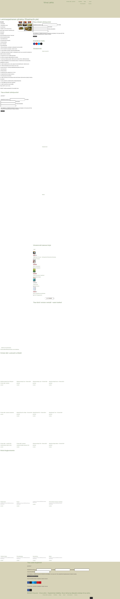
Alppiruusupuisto (45, 51)
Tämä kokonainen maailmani (38, 275)
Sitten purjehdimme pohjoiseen (39, 293)
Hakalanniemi (44, 146)
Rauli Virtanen (37, 258)
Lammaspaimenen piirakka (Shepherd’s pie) (19, 19)
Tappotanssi (35, 284)
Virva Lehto (49, 2)
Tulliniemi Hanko (3, 556)
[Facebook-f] (34, 44)
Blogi (85, 1)
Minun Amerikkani (36, 266)
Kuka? (90, 1)
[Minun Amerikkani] (34, 262)
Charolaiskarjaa (20, 556)
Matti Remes (36, 286)
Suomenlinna (35, 556)
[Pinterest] (40, 582)
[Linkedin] (35, 582)
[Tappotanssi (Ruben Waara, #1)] (34, 281)
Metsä (43, 194)
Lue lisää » (1, 414)
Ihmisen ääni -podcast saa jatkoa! (7, 412)
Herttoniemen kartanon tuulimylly (55, 501)
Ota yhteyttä (82, 3)
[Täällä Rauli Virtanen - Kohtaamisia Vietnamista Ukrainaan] (34, 253)
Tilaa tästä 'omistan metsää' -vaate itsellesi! (47, 302)
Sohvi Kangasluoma (38, 295)
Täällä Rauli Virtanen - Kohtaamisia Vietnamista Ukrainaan (44, 257)
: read (34, 249)
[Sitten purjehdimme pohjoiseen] (34, 290)
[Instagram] (41, 44)
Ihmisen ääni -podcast (70, 1)
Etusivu (90, 3)
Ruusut (18, 501)
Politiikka (80, 1)
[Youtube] (36, 44)
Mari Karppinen (37, 267)
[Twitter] (39, 44)
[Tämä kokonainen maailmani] (34, 271)
